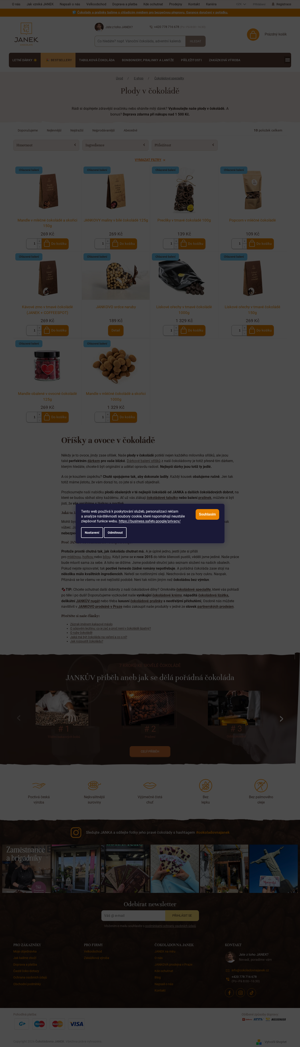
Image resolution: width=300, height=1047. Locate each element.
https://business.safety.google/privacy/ (150, 521)
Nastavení (92, 532)
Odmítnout (115, 532)
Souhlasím (207, 514)
